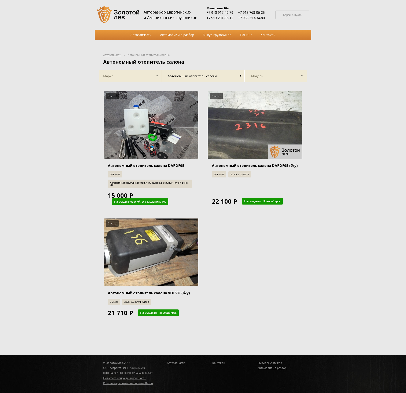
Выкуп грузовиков (270, 363)
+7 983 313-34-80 (251, 18)
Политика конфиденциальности (124, 378)
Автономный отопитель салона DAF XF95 (146, 165)
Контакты (218, 363)
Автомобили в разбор (272, 368)
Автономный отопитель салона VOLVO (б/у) (149, 292)
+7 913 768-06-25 (251, 12)
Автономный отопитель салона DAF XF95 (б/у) (255, 165)
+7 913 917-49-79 (220, 12)
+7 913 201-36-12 (220, 18)
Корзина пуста (292, 14)
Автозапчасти (112, 55)
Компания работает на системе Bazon (128, 383)
